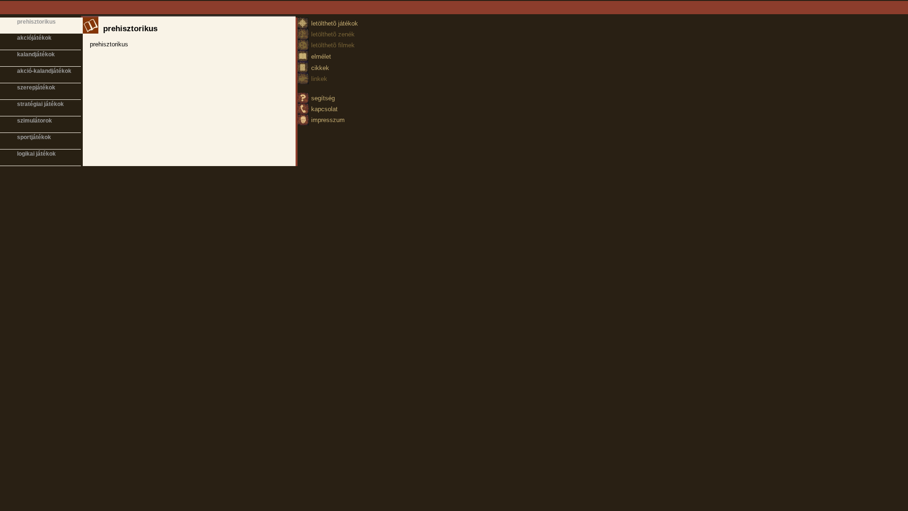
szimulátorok (34, 120)
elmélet (321, 56)
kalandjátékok (36, 54)
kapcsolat (324, 109)
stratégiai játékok (40, 104)
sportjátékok (34, 137)
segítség (323, 98)
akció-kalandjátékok (44, 71)
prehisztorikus (36, 21)
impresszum (328, 119)
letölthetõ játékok (334, 23)
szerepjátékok (36, 87)
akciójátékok (34, 38)
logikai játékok (36, 153)
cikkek (320, 67)
